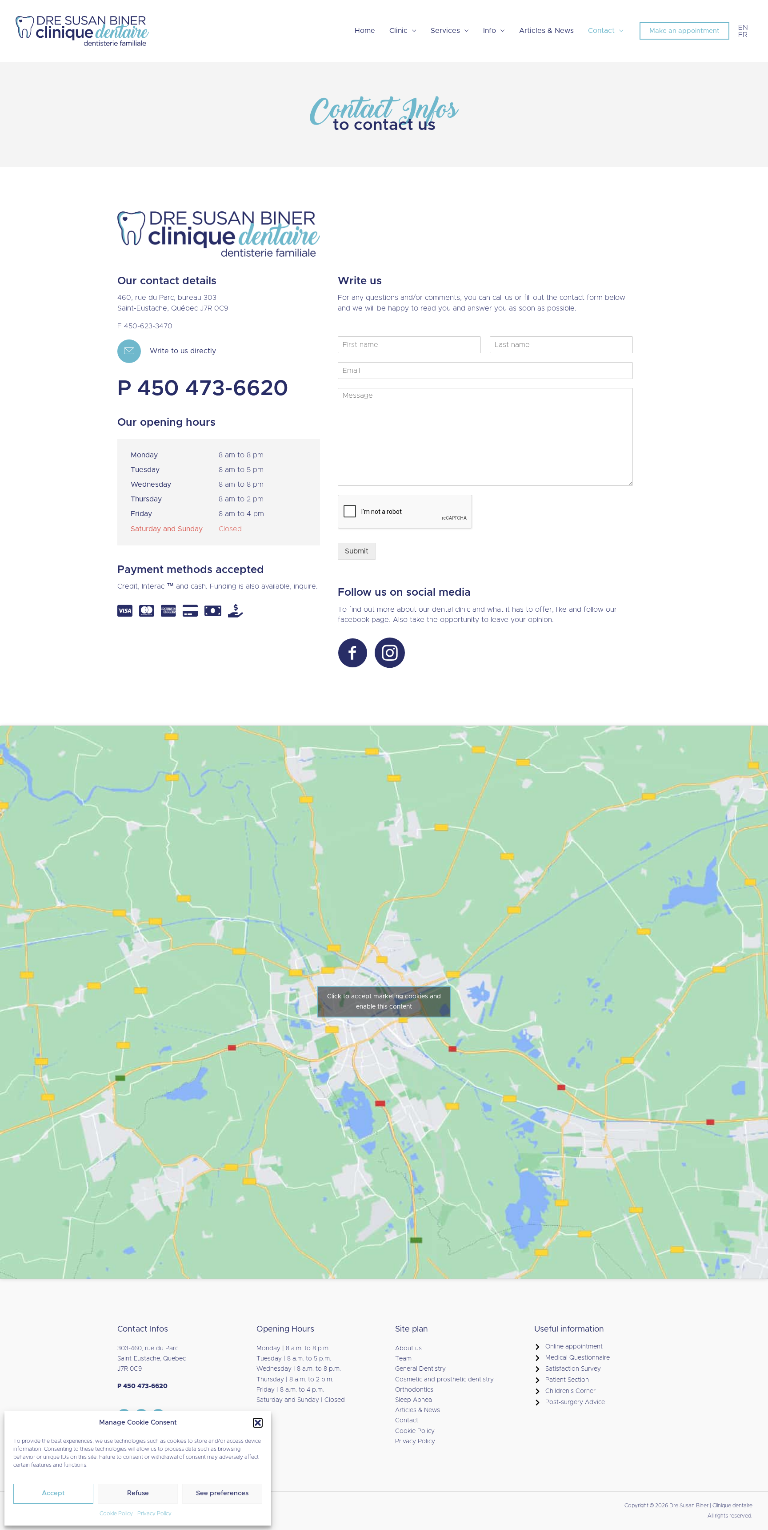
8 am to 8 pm (241, 455)
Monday (144, 455)
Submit (356, 551)
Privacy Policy (154, 1513)
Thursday (146, 499)
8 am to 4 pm (241, 513)
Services (445, 30)
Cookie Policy (116, 1513)
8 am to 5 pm (241, 469)
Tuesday (145, 469)
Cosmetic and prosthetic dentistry (444, 1380)
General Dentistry (420, 1369)
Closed (230, 529)
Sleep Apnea (413, 1400)
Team (403, 1359)
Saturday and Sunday (167, 529)
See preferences (222, 1493)
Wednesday (151, 484)
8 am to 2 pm (241, 499)
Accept (53, 1493)
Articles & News (546, 30)
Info (489, 30)
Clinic (398, 30)
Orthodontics (414, 1390)
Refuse (138, 1493)
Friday (141, 513)
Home (365, 30)
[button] (257, 1422)
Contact (601, 30)
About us (408, 1348)
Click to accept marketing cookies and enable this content (384, 1001)
